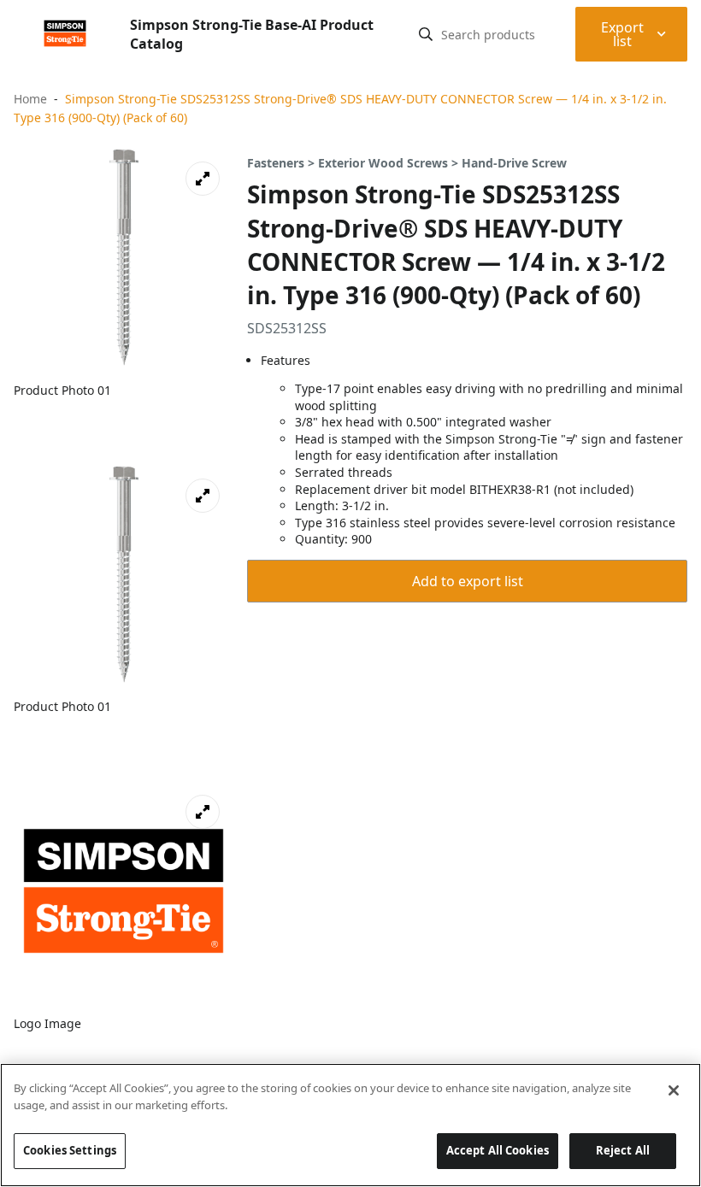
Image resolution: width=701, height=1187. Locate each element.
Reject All (623, 1150)
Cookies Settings (69, 1150)
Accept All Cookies (497, 1150)
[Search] (425, 34)
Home (30, 99)
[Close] (673, 1090)
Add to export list (467, 581)
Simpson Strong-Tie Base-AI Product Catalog (252, 34)
